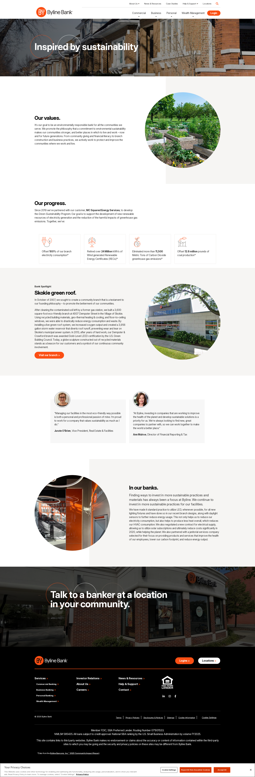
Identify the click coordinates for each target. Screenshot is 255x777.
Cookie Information (186, 717)
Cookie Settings (209, 717)
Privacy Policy (82, 774)
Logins (183, 660)
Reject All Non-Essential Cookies (195, 770)
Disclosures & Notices (153, 717)
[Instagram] (170, 696)
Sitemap (170, 717)
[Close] (251, 770)
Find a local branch (66, 627)
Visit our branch (48, 355)
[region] (127, 770)
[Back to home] (54, 13)
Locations (208, 660)
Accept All (222, 770)
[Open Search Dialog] (217, 3)
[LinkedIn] (164, 696)
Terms (119, 717)
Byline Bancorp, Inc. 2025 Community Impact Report (74, 753)
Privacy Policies (132, 717)
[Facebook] (175, 696)
